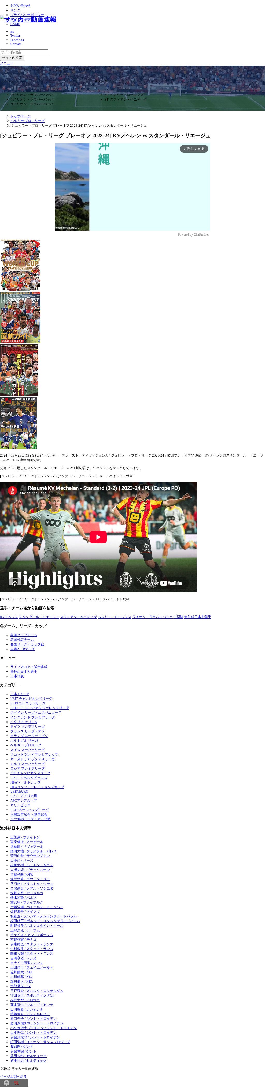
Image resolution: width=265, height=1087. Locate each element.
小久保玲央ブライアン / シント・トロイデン (43, 1028)
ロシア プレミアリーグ (27, 768)
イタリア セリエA (23, 722)
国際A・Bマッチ (22, 649)
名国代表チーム (22, 640)
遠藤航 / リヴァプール (26, 846)
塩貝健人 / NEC (21, 981)
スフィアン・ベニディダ (78, 617)
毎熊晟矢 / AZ (20, 986)
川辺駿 (178, 617)
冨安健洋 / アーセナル (26, 842)
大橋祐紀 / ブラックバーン (30, 870)
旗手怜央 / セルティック (28, 1060)
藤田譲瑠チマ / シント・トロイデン (36, 1023)
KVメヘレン (9, 617)
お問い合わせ (20, 5)
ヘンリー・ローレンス (114, 617)
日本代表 (17, 676)
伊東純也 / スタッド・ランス (31, 944)
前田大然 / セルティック (28, 1056)
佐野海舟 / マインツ (25, 912)
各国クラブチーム (23, 635)
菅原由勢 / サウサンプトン (30, 856)
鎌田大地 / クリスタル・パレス (33, 851)
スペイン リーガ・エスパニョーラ (36, 712)
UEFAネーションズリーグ (29, 810)
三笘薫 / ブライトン (25, 837)
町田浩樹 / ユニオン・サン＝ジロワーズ (40, 1042)
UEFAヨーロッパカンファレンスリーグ (39, 708)
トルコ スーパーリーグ (27, 764)
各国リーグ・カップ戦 (27, 644)
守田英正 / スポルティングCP (32, 995)
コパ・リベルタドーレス (28, 778)
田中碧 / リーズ (21, 860)
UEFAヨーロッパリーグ (28, 703)
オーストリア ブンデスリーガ (32, 759)
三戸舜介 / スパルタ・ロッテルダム (36, 991)
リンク (15, 10)
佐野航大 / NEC (21, 972)
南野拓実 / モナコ (23, 939)
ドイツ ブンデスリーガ (27, 726)
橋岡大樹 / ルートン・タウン (31, 865)
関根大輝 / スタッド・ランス (31, 953)
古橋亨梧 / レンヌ (23, 958)
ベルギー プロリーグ (25, 745)
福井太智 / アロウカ (25, 1000)
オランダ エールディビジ (29, 736)
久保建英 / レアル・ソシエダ (31, 888)
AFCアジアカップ (23, 800)
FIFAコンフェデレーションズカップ (37, 787)
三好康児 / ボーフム (25, 930)
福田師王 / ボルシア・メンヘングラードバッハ (45, 921)
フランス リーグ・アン (27, 731)
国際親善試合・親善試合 (28, 814)
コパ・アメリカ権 (23, 796)
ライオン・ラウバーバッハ (152, 617)
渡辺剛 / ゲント (21, 1046)
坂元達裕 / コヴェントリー (30, 879)
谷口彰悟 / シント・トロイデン (33, 1019)
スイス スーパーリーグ (27, 750)
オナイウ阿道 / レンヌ (26, 963)
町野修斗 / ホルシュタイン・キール (36, 926)
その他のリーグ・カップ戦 (30, 819)
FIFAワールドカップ (25, 782)
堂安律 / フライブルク (26, 902)
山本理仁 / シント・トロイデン (33, 1033)
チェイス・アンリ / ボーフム (31, 935)
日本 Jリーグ (19, 694)
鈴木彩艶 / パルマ (23, 898)
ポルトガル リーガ (24, 740)
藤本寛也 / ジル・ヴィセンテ (31, 1005)
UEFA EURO (19, 791)
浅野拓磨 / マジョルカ (26, 893)
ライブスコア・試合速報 (28, 667)
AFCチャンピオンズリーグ (30, 773)
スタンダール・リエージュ (39, 617)
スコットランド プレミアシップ (34, 754)
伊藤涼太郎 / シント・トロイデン (35, 1037)
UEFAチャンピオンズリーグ (31, 699)
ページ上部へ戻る (13, 1076)
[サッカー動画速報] (28, 19)
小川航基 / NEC (21, 977)
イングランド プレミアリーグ (32, 717)
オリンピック (20, 805)
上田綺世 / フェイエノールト (31, 967)
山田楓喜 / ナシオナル (26, 1009)
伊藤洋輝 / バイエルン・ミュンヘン (36, 907)
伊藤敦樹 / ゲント (23, 1051)
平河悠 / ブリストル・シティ (31, 884)
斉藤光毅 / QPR (21, 874)
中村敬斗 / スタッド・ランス (31, 949)
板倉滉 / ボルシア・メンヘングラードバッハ (43, 916)
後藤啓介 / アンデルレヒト (30, 1014)
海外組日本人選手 (197, 617)
